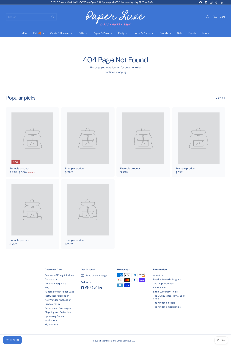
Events (192, 33)
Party (121, 33)
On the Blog (159, 287)
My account (51, 324)
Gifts (82, 33)
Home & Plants (142, 33)
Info (204, 33)
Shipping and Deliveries (58, 312)
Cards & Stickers (60, 33)
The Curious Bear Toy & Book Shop (169, 297)
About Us (158, 275)
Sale (179, 33)
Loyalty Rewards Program (167, 279)
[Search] (53, 16)
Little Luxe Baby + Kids (165, 291)
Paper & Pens (102, 33)
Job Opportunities (163, 283)
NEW (24, 33)
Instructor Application (57, 295)
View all (220, 97)
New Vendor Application (58, 299)
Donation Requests (55, 283)
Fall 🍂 (37, 33)
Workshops (51, 320)
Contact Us (51, 279)
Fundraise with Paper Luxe (59, 291)
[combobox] (31, 16)
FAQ (47, 287)
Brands (164, 33)
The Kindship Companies (167, 306)
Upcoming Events (54, 316)
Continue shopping (115, 72)
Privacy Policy (52, 304)
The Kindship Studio (164, 302)
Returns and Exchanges (58, 308)
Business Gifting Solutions (59, 275)
